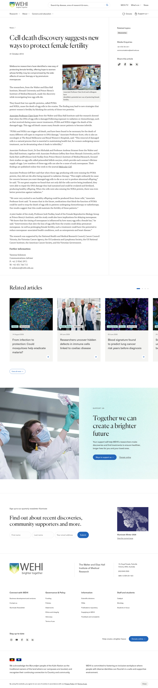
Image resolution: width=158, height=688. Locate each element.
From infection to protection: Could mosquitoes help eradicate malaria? (29, 346)
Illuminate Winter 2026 (126, 534)
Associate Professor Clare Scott (24, 115)
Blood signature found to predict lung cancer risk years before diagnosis (125, 344)
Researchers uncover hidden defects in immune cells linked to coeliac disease (78, 344)
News (12, 27)
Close (144, 684)
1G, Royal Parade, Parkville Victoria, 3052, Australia (127, 565)
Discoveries (122, 33)
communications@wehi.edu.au (128, 50)
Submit (83, 534)
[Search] (107, 5)
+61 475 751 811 (123, 47)
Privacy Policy (69, 684)
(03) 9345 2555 (123, 571)
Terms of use (82, 684)
